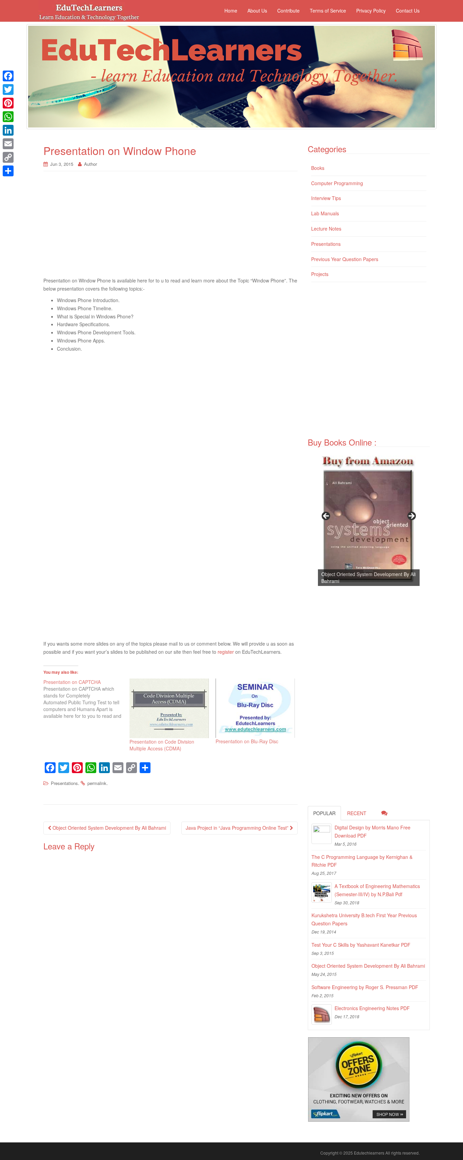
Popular (324, 813)
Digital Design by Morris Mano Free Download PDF (372, 831)
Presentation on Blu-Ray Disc (247, 741)
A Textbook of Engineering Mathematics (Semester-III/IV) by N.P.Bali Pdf (377, 890)
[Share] (8, 171)
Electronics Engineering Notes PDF (372, 1008)
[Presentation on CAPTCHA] (86, 699)
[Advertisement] (170, 227)
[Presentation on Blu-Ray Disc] (255, 708)
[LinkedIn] (8, 130)
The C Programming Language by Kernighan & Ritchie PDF (361, 860)
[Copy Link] (8, 157)
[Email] (8, 144)
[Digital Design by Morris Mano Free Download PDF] (321, 834)
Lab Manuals (325, 213)
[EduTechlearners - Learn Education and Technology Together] (231, 76)
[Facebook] (8, 76)
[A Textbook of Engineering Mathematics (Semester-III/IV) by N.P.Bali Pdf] (321, 892)
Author (90, 164)
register (226, 651)
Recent (356, 813)
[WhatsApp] (8, 116)
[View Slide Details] (369, 518)
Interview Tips (326, 198)
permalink (96, 783)
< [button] (326, 516)
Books (317, 167)
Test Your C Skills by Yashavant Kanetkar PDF (360, 944)
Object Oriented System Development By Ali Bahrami (108, 827)
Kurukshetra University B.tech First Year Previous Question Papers (364, 919)
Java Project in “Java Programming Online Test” (238, 827)
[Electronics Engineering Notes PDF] (321, 1014)
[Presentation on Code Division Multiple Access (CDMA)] (169, 708)
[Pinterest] (8, 103)
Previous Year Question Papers (344, 259)
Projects (319, 274)
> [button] (411, 516)
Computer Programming (337, 183)
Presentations (64, 783)
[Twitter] (8, 89)
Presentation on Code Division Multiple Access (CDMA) (161, 745)
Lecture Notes (326, 228)
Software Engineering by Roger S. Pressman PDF (364, 987)
